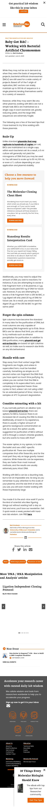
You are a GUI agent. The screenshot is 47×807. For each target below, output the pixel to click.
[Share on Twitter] (19, 550)
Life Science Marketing (13, 762)
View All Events (9, 662)
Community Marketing (13, 764)
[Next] (43, 606)
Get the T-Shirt (10, 754)
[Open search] (43, 25)
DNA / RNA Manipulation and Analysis (19, 38)
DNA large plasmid (17, 562)
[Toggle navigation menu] (4, 25)
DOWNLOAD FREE (15, 220)
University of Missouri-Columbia (22, 530)
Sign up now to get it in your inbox (22, 702)
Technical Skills (29, 746)
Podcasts (27, 752)
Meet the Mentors (11, 748)
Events (26, 750)
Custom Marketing (12, 766)
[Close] (44, 770)
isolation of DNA (34, 562)
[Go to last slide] (3, 606)
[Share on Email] (30, 550)
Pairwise (13, 534)
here (30, 514)
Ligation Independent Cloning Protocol (22, 587)
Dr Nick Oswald (11, 594)
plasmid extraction (18, 411)
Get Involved (10, 750)
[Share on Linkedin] (25, 550)
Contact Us (9, 752)
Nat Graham (18, 53)
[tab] (19, 632)
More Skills (27, 748)
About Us (9, 746)
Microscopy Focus (30, 762)
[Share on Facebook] (13, 550)
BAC (5, 562)
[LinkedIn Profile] (25, 538)
